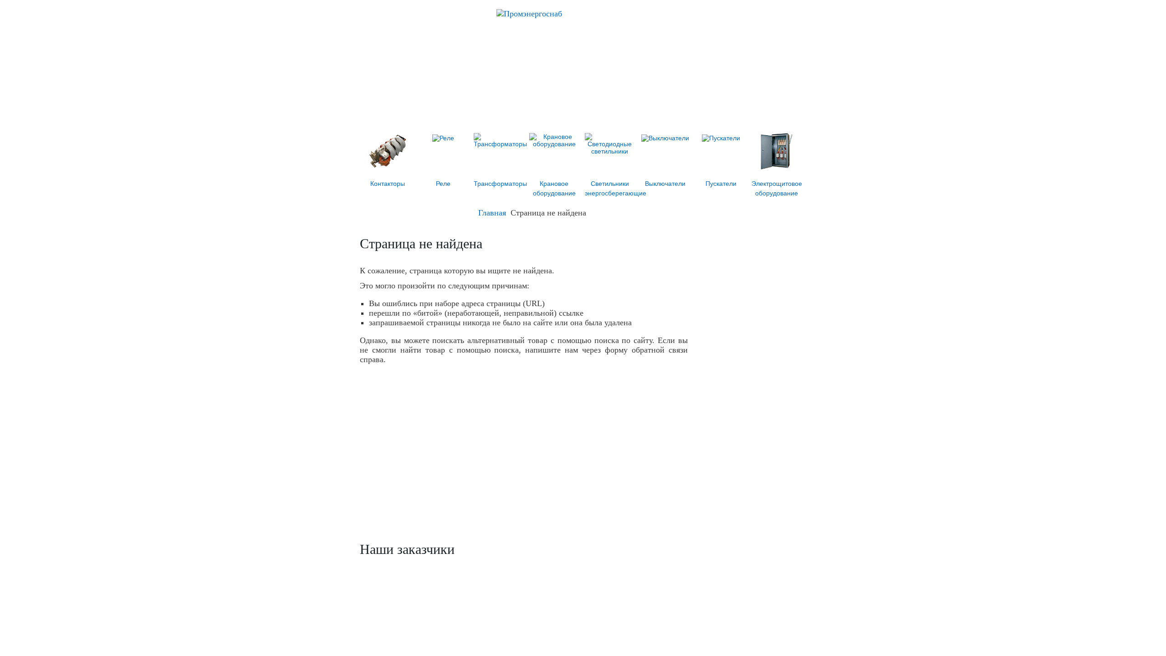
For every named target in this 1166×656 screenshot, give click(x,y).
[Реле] (443, 138)
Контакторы (387, 183)
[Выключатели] (665, 138)
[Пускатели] (721, 138)
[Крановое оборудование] (554, 144)
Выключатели (665, 183)
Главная (492, 212)
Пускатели (721, 183)
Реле (443, 183)
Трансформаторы (500, 183)
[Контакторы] (387, 167)
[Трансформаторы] (500, 144)
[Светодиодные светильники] (609, 151)
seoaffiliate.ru (789, 641)
